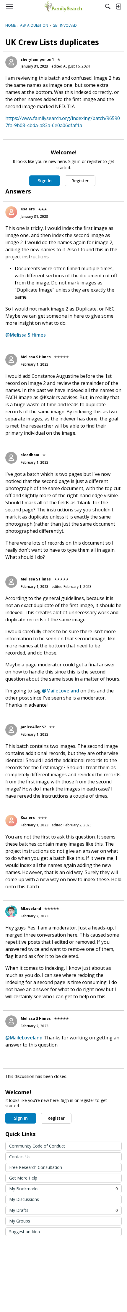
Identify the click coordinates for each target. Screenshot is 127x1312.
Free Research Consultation (35, 1167)
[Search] (107, 6)
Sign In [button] (45, 180)
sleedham (30, 454)
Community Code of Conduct (37, 1146)
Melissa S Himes (36, 356)
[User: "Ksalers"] (11, 212)
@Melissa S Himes (25, 335)
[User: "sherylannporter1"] (11, 62)
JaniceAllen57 (33, 726)
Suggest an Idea (24, 1231)
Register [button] (80, 180)
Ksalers (28, 209)
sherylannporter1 (37, 59)
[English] (63, 6)
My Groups (19, 1221)
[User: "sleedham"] (11, 458)
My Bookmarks (63, 1188)
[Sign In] (118, 6)
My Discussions (24, 1199)
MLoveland (31, 908)
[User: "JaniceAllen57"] (11, 730)
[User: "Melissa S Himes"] (11, 360)
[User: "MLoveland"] (11, 911)
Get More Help (23, 1178)
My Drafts (63, 1210)
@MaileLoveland (60, 690)
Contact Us (19, 1156)
